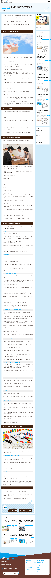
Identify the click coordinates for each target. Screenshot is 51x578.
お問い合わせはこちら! (10, 573)
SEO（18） (38, 135)
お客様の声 (28, 569)
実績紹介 (38, 567)
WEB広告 (38, 565)
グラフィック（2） (39, 140)
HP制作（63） (38, 133)
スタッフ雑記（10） (39, 142)
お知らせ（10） (38, 137)
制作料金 (38, 569)
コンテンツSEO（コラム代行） (31, 565)
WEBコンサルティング (40, 562)
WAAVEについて (28, 572)
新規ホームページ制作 (40, 560)
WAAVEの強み (28, 560)
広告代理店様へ (39, 572)
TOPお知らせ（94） (39, 130)
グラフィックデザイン (29, 567)
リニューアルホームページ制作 (31, 562)
